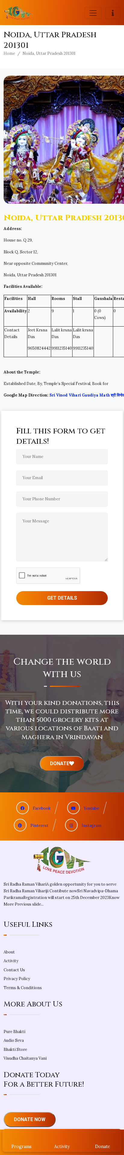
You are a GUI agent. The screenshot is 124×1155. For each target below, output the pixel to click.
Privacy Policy (17, 978)
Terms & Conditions (23, 987)
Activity (11, 960)
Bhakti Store (15, 1049)
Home (9, 53)
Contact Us (14, 969)
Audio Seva (14, 1040)
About (9, 952)
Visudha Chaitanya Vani (25, 1058)
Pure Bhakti (14, 1031)
